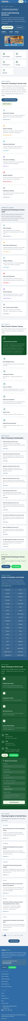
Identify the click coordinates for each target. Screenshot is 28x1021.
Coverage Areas (5, 998)
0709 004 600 (8, 27)
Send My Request (14, 802)
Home (2, 6)
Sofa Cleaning (6, 197)
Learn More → (6, 448)
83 (15, 935)
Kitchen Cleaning (7, 135)
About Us (3, 995)
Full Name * (5, 763)
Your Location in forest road (9, 780)
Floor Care (5, 166)
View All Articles (14, 941)
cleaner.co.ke (4, 1018)
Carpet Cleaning (6, 298)
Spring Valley (20, 603)
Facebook (4, 967)
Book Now (20, 27)
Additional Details (7, 792)
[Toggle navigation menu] (25, 2)
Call (22, 1)
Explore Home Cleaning (10, 99)
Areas (6, 6)
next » (21, 935)
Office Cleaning (6, 236)
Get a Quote (6, 251)
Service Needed (6, 786)
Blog (2, 1000)
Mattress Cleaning (5, 979)
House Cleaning (5, 974)
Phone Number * (6, 769)
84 (18, 935)
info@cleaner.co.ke (9, 743)
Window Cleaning (7, 181)
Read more (5, 838)
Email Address (6, 775)
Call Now (7, 566)
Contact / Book (4, 1003)
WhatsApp (17, 566)
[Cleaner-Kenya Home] (5, 1)
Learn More (5, 150)
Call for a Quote (7, 103)
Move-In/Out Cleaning (6, 986)
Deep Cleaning (6, 119)
